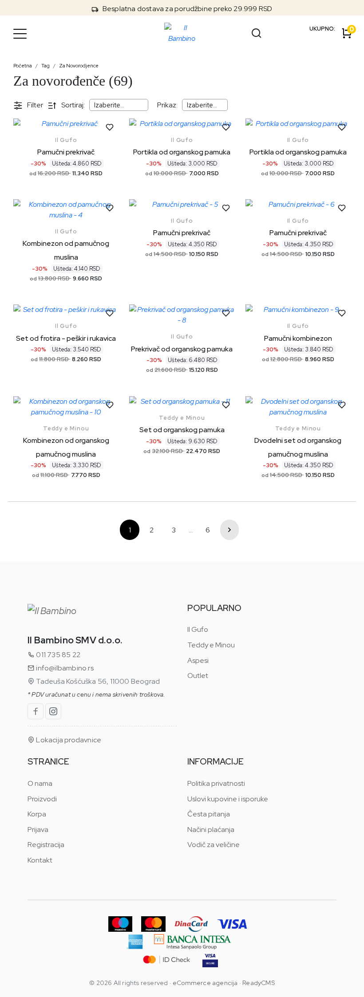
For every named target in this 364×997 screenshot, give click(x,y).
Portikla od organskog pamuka (181, 152)
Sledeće (229, 530)
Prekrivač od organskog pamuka (182, 349)
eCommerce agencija (205, 983)
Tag (45, 66)
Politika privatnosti (216, 783)
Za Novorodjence (79, 66)
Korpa (37, 814)
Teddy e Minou (66, 428)
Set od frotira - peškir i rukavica (66, 338)
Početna (22, 66)
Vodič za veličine (213, 844)
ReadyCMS (258, 983)
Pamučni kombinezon (298, 338)
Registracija (46, 844)
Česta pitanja (208, 814)
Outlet (197, 675)
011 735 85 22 (57, 654)
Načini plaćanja (210, 829)
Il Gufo (66, 140)
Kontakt (40, 860)
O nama (40, 783)
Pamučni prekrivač (66, 152)
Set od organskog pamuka (182, 429)
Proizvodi (42, 799)
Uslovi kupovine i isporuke (227, 799)
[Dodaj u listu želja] (109, 127)
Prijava (38, 829)
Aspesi (198, 660)
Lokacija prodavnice (68, 740)
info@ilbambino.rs (64, 668)
